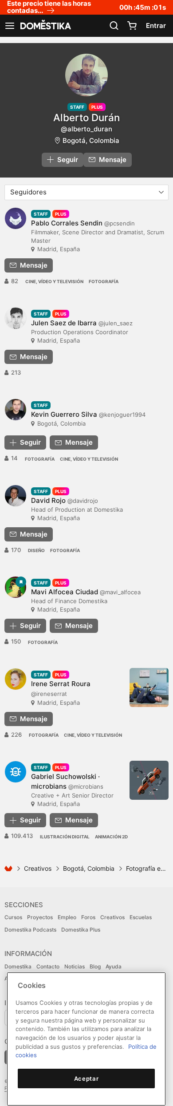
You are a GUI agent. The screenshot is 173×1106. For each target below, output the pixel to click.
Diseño (36, 550)
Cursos (13, 917)
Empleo (67, 917)
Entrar (156, 25)
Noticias (74, 966)
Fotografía (103, 281)
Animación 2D (111, 836)
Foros (88, 917)
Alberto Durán (86, 117)
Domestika (17, 966)
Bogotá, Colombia (91, 140)
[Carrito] (132, 26)
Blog (95, 966)
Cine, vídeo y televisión (54, 281)
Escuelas (141, 917)
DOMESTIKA (45, 26)
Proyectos (40, 917)
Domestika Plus (80, 929)
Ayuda (114, 966)
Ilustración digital (65, 836)
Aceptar (86, 1078)
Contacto (47, 966)
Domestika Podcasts (30, 929)
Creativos (37, 868)
